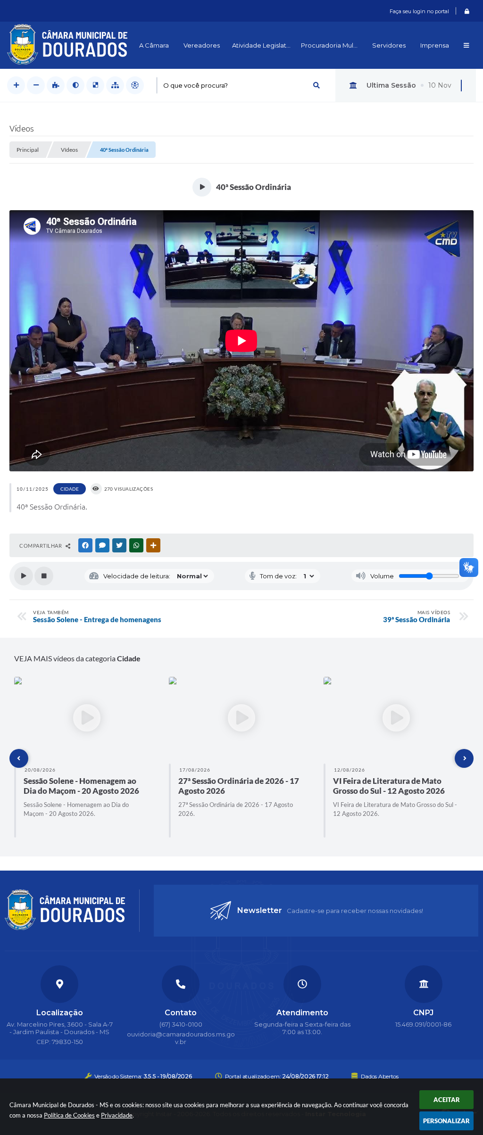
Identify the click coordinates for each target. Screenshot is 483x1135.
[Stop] (43, 576)
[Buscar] (316, 85)
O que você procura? (195, 85)
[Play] (23, 576)
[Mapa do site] (115, 85)
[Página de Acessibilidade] (135, 85)
